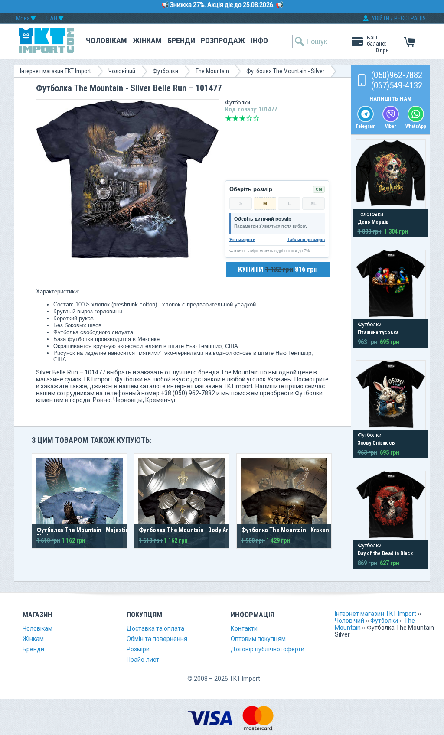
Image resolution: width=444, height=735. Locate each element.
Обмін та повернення (157, 638)
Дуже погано (228, 118)
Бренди (181, 40)
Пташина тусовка (378, 332)
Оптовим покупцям (258, 638)
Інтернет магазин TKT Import (55, 71)
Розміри (138, 649)
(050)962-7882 (396, 75)
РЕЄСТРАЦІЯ (410, 18)
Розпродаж (223, 40)
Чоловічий (121, 71)
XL (313, 203)
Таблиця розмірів (306, 239)
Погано (235, 118)
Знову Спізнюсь (376, 443)
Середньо (242, 118)
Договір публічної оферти (267, 649)
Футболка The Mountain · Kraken (285, 530)
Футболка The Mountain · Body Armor (188, 530)
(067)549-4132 (396, 85)
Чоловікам (106, 40)
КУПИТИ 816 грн (278, 269)
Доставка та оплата (155, 628)
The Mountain (212, 71)
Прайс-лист (143, 659)
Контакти (244, 628)
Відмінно (256, 118)
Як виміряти (242, 239)
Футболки (165, 71)
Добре (249, 118)
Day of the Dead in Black (385, 553)
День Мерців (373, 222)
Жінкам (147, 40)
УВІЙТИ (380, 18)
